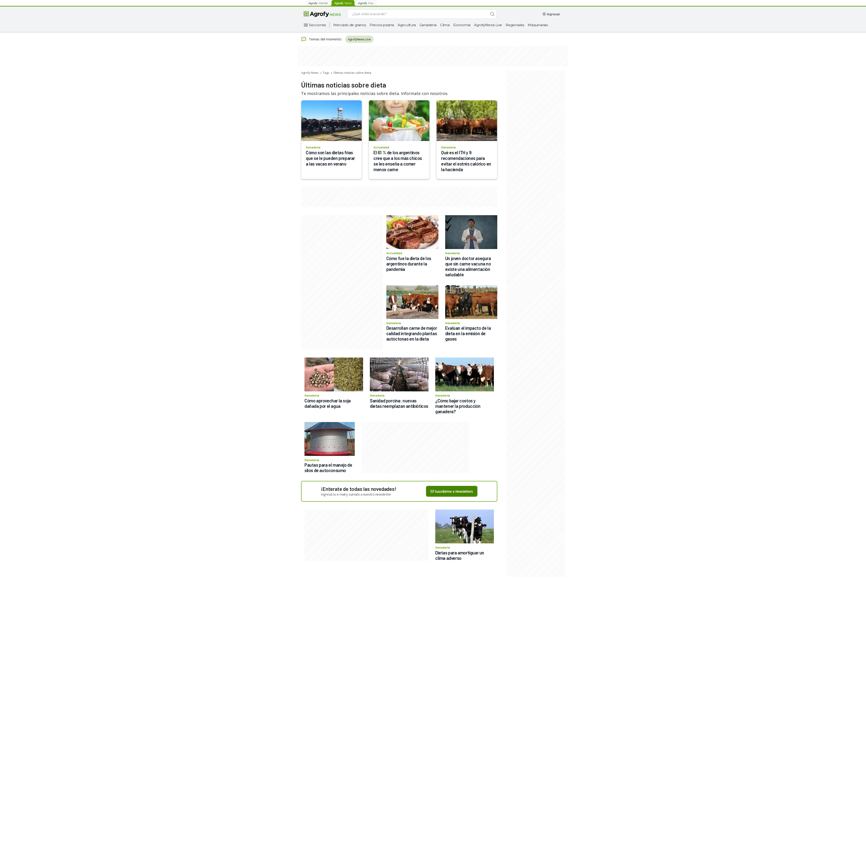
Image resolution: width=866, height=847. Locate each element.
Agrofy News (310, 72)
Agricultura (407, 25)
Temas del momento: (325, 39)
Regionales (515, 25)
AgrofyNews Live (488, 25)
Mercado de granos (349, 25)
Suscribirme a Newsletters (454, 491)
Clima (445, 25)
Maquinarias (538, 25)
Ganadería (428, 25)
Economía (461, 25)
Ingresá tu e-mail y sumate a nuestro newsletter (356, 494)
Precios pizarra (382, 25)
